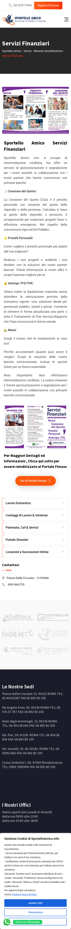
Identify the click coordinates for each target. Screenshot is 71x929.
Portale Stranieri (17, 539)
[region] (35, 881)
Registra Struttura (48, 5)
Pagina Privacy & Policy (24, 894)
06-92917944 (23, 5)
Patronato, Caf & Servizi (22, 527)
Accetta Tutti (35, 903)
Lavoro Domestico (18, 503)
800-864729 (16, 584)
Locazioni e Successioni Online (27, 552)
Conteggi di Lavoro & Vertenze (27, 515)
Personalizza (35, 912)
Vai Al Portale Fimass (33, 476)
